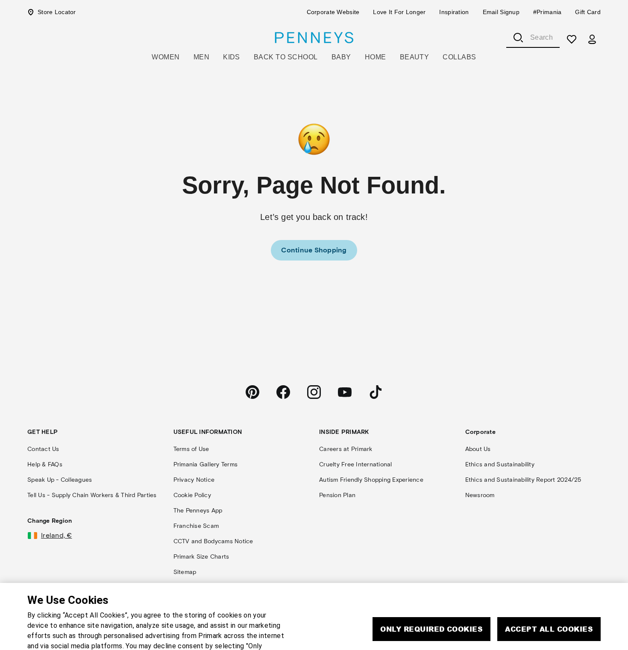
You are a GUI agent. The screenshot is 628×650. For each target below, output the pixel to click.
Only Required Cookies (431, 588)
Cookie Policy (50, 636)
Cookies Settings (487, 613)
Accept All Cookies (549, 588)
